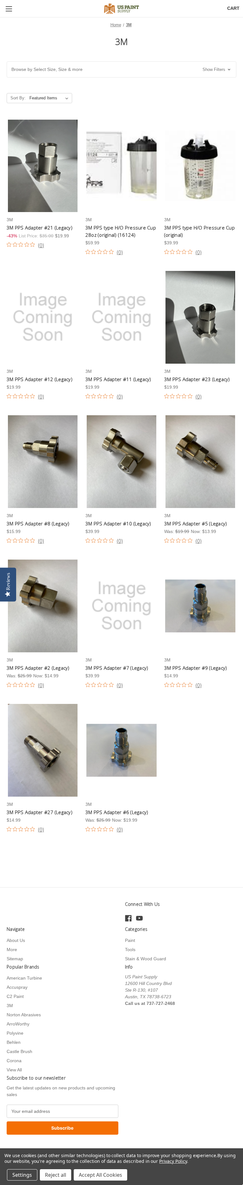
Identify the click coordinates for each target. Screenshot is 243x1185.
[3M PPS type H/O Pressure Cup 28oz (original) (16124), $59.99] (121, 166)
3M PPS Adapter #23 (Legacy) (197, 379)
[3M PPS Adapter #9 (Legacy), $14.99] (200, 606)
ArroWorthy (18, 1023)
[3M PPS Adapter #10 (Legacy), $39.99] (121, 461)
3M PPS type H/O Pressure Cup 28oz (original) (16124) (120, 231)
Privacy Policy (173, 1161)
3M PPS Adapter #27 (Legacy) (39, 812)
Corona (14, 1060)
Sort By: (18, 98)
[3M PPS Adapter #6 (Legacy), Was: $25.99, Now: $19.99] (121, 750)
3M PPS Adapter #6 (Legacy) (116, 812)
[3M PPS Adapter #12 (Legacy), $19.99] (43, 317)
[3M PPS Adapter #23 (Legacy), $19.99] (200, 317)
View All (14, 1069)
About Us (16, 940)
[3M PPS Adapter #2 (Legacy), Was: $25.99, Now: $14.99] (43, 606)
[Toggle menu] (8, 8)
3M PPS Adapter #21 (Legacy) (39, 227)
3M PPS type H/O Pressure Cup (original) (199, 231)
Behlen (14, 1042)
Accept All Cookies (100, 1174)
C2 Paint (15, 996)
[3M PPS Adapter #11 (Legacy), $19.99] (121, 317)
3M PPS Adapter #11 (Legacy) (118, 379)
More (12, 949)
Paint (130, 940)
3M (10, 1005)
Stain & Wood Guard (145, 958)
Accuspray (17, 987)
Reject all (55, 1174)
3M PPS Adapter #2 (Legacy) (38, 668)
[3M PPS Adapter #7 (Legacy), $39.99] (121, 606)
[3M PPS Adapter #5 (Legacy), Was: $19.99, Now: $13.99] (200, 461)
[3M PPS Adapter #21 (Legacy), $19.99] (43, 166)
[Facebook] (128, 918)
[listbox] (50, 98)
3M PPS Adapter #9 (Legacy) (195, 668)
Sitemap (15, 958)
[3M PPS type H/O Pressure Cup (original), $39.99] (200, 166)
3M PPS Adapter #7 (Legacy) (116, 668)
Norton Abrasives (24, 1014)
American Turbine (24, 978)
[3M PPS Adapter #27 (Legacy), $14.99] (43, 750)
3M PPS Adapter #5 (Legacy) (195, 523)
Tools (130, 949)
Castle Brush (19, 1051)
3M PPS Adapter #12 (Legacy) (39, 379)
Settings (22, 1174)
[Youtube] (139, 918)
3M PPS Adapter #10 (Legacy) (118, 523)
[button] (121, 69)
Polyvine (15, 1033)
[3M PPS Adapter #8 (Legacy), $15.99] (43, 461)
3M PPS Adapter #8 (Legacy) (38, 523)
